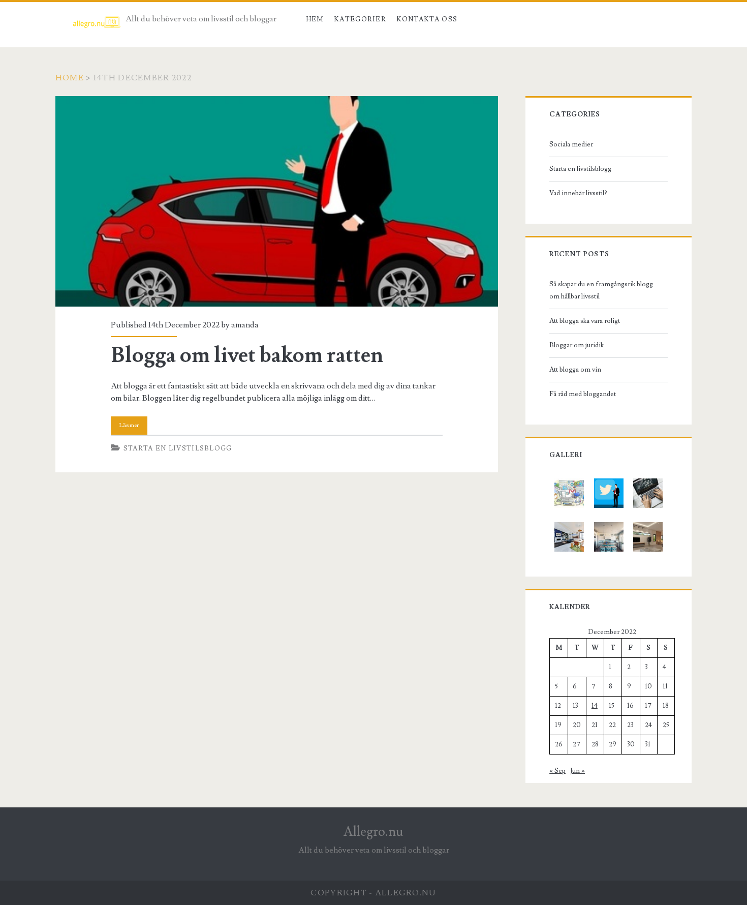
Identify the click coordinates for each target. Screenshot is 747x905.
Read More (129, 425)
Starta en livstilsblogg (177, 448)
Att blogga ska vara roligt (584, 321)
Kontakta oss (427, 19)
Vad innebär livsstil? (578, 193)
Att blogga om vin (575, 370)
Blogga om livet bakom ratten (276, 201)
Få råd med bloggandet (582, 394)
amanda (245, 325)
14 (595, 706)
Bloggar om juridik (576, 345)
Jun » (577, 771)
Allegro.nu (373, 831)
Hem (315, 19)
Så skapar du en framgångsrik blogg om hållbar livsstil (601, 290)
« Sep (557, 771)
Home (69, 78)
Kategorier (360, 19)
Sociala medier (571, 144)
